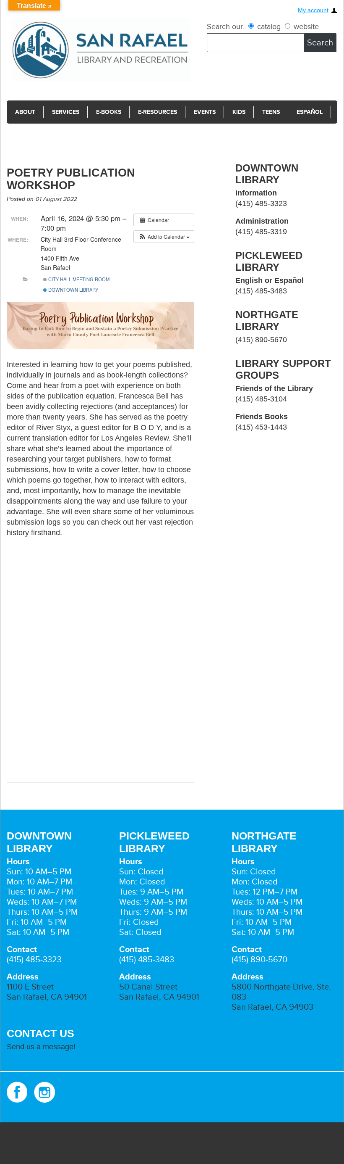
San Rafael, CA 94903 (272, 1007)
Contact (29, 135)
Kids (238, 112)
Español (310, 112)
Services (65, 112)
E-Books (108, 112)
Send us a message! (41, 1047)
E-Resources (157, 112)
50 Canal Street (148, 987)
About (25, 112)
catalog (269, 26)
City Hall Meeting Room (78, 279)
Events (205, 112)
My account (313, 10)
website (305, 26)
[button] (164, 237)
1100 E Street (30, 987)
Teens (271, 112)
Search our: (226, 26)
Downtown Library (72, 289)
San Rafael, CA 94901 (47, 997)
